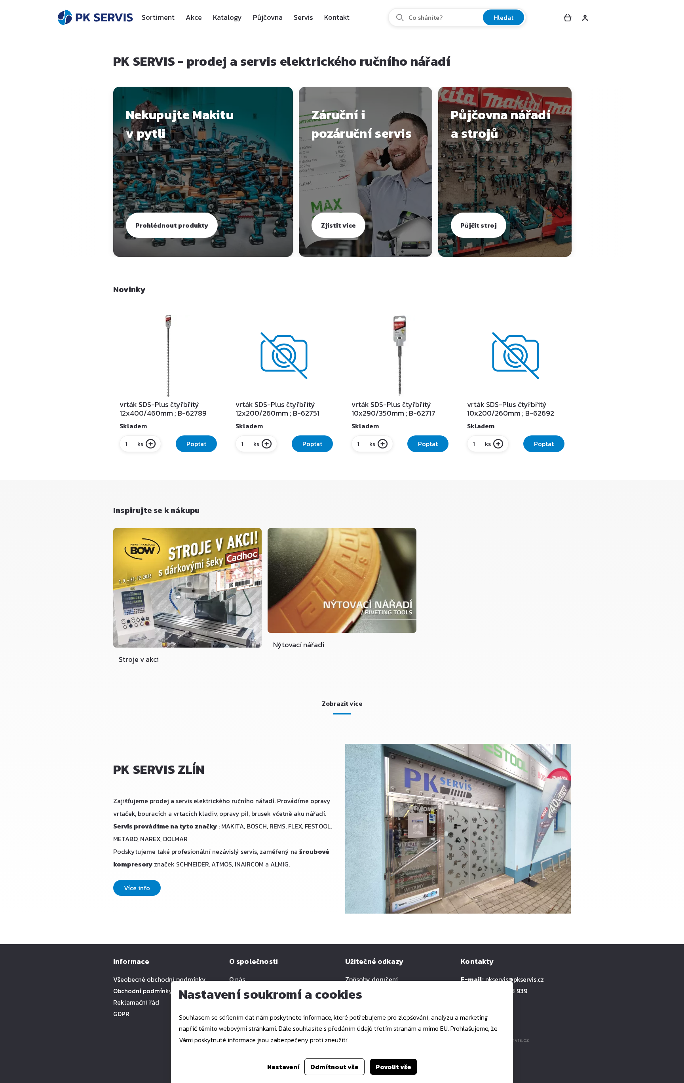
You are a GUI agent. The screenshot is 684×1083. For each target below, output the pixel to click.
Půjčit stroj (478, 225)
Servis (303, 17)
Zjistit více (338, 225)
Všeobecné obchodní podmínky (159, 979)
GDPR (121, 1013)
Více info (137, 888)
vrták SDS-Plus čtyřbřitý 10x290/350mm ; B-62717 (393, 409)
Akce (194, 17)
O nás (237, 979)
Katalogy (227, 17)
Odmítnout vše (334, 1067)
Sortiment (158, 17)
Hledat (503, 17)
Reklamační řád (136, 1002)
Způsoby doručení (371, 979)
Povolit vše (393, 1067)
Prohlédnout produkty (171, 225)
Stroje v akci (139, 659)
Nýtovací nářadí (298, 644)
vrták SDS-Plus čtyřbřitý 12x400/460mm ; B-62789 (163, 409)
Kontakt (337, 17)
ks (140, 444)
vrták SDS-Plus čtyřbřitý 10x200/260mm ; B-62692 (510, 409)
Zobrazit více (342, 703)
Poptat (196, 443)
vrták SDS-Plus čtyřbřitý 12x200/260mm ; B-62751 (277, 409)
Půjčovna (268, 17)
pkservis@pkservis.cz (514, 979)
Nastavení (283, 1067)
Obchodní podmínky (143, 991)
